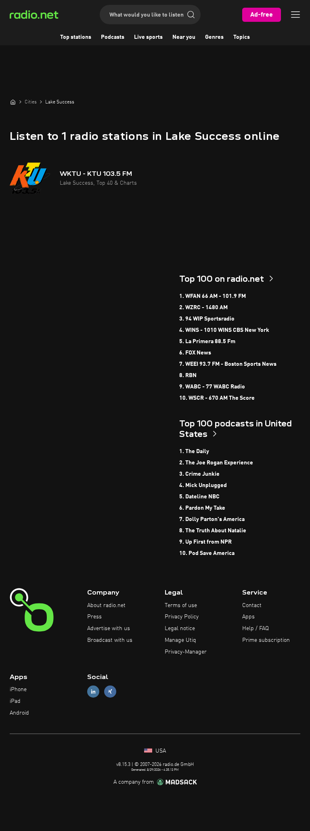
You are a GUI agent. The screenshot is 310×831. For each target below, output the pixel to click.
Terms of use (181, 605)
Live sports (148, 37)
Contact (252, 605)
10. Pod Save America (207, 553)
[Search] (191, 14)
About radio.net (106, 605)
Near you (183, 37)
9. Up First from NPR (205, 542)
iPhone (18, 689)
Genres (214, 37)
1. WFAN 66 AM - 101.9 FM (212, 296)
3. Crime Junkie (199, 474)
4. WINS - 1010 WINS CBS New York (224, 330)
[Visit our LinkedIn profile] (93, 692)
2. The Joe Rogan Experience (216, 463)
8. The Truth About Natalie (212, 531)
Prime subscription (266, 640)
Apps (248, 617)
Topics (241, 37)
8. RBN (188, 375)
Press (94, 617)
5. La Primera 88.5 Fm (207, 341)
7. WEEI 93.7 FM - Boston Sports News (227, 364)
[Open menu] (295, 14)
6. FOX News (195, 353)
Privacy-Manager (186, 652)
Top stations (75, 37)
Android (19, 713)
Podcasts (112, 37)
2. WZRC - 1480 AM (203, 307)
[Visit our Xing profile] (110, 692)
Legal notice (180, 628)
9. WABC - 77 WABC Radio (212, 387)
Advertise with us (108, 628)
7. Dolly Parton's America (212, 519)
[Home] (13, 102)
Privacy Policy (182, 617)
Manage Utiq (180, 640)
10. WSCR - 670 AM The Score (217, 398)
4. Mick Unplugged (203, 485)
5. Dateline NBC (199, 497)
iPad (15, 701)
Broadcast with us (109, 640)
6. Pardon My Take (202, 508)
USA (160, 751)
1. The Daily (194, 451)
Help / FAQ (255, 628)
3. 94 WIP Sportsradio (207, 319)
